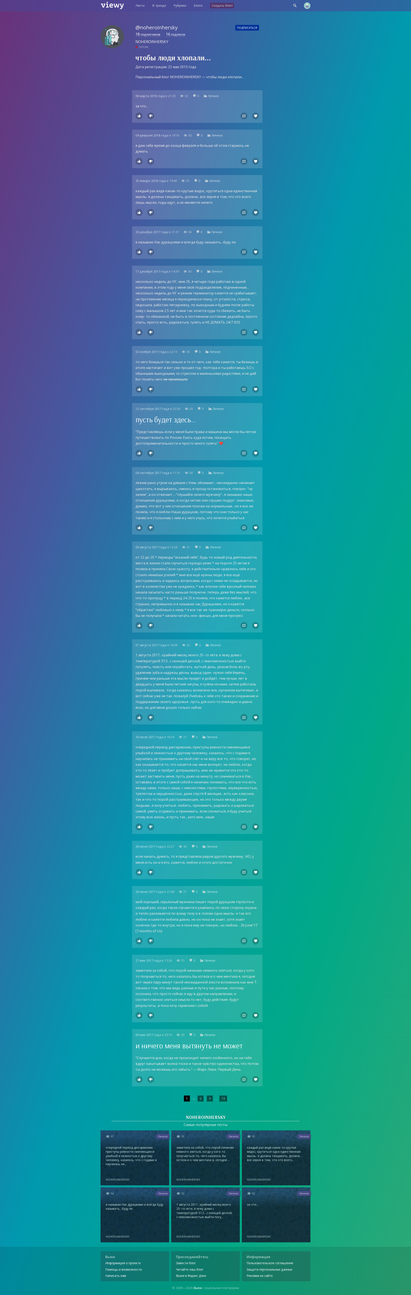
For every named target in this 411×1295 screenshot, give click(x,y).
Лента (140, 5)
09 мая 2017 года (148, 1035)
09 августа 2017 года (151, 547)
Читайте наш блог (189, 1269)
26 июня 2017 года (149, 892)
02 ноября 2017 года (151, 352)
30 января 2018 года (151, 181)
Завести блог (186, 1263)
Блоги (198, 5)
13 (223, 1098)
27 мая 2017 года (148, 960)
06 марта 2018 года (150, 96)
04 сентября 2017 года (152, 473)
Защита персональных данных (269, 1269)
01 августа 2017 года (151, 645)
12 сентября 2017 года (152, 409)
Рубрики (180, 5)
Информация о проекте (123, 1263)
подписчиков (148, 34)
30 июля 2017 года (149, 737)
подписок (175, 34)
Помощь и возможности (123, 1269)
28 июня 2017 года (149, 846)
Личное (213, 96)
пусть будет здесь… (166, 419)
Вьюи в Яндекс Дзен (191, 1276)
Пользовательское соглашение (270, 1263)
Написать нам (115, 1276)
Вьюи (198, 1288)
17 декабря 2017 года (152, 271)
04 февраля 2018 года (152, 135)
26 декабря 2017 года (152, 232)
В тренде (159, 5)
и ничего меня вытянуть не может (189, 1045)
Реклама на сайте (260, 1276)
